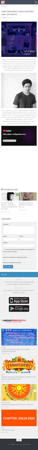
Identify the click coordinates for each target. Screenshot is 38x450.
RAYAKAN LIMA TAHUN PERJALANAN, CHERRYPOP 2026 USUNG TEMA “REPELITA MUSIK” (18, 378)
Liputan (3, 6)
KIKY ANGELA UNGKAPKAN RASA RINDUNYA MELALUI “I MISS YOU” (26, 205)
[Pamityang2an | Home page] (3, 2)
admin (4, 18)
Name (5, 236)
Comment (6, 224)
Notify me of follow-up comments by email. (15, 257)
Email (22, 236)
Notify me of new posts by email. (12, 262)
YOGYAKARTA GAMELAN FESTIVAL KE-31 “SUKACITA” (17, 405)
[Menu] (36, 2)
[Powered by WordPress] (13, 444)
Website (5, 242)
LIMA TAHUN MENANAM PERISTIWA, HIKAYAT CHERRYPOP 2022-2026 (15, 350)
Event (3, 375)
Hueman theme (27, 444)
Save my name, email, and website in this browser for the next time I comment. (19, 250)
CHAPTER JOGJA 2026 (8, 430)
